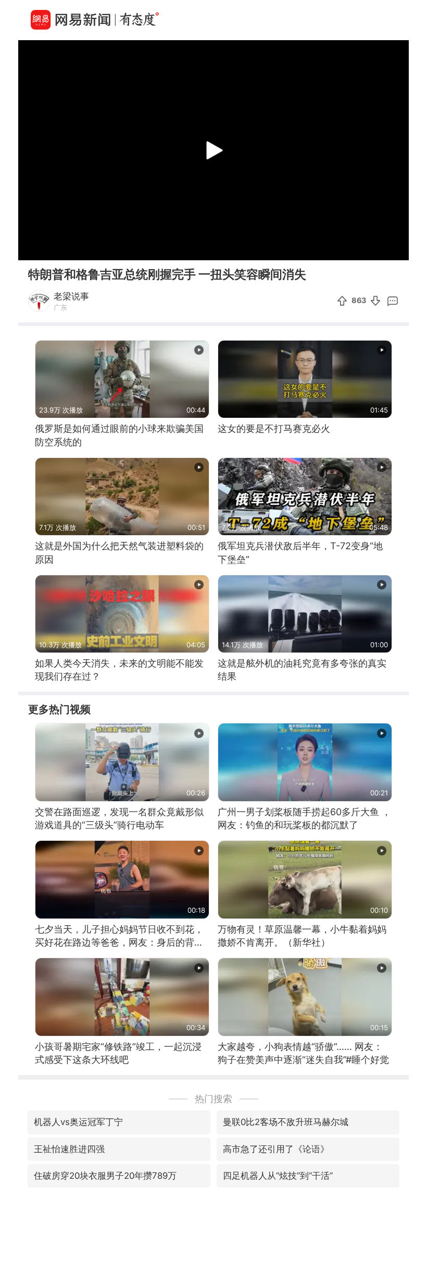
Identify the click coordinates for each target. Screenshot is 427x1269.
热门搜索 (213, 1098)
